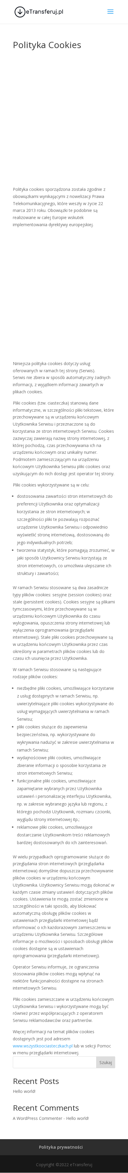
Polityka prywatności (61, 1147)
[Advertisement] (64, 122)
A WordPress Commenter (37, 1118)
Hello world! (24, 1091)
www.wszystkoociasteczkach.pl (43, 1046)
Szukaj (105, 1062)
